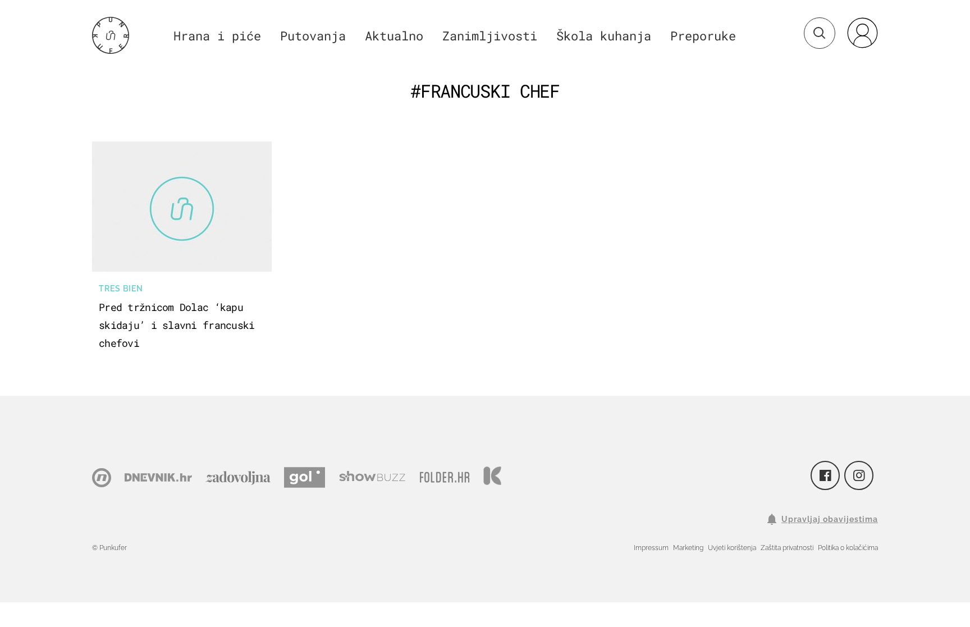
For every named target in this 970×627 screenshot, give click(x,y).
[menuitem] (862, 32)
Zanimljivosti (489, 36)
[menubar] (862, 32)
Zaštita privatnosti (787, 548)
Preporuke (703, 36)
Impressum (651, 548)
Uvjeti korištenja (732, 548)
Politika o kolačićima (848, 548)
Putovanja (313, 36)
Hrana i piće (217, 36)
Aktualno (394, 36)
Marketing (688, 548)
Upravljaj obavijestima (829, 519)
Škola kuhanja (603, 36)
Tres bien (121, 288)
